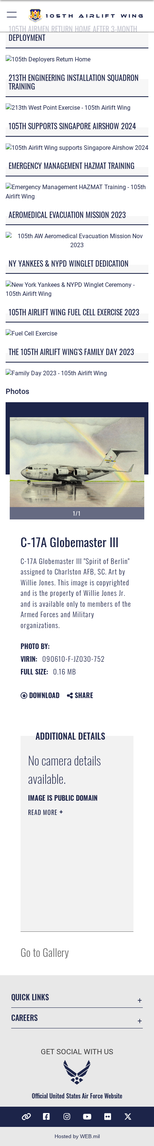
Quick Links (30, 997)
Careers (24, 1017)
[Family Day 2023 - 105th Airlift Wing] (56, 373)
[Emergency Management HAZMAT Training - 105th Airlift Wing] (77, 191)
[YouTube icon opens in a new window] (87, 1116)
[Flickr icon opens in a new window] (107, 1116)
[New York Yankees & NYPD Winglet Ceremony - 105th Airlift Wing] (77, 288)
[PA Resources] (26, 1116)
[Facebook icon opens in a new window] (46, 1116)
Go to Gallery (45, 952)
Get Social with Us (77, 1052)
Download (43, 695)
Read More (43, 812)
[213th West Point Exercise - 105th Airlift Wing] (68, 107)
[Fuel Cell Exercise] (31, 333)
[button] (12, 16)
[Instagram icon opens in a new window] (67, 1116)
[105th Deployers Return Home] (48, 59)
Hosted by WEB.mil (77, 1136)
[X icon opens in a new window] (127, 1116)
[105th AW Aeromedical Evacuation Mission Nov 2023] (77, 240)
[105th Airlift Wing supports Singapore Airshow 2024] (77, 147)
